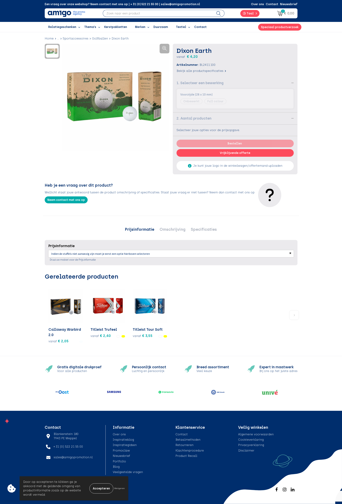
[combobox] (158, 13)
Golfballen (100, 38)
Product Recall (186, 456)
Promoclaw (121, 450)
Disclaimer (246, 450)
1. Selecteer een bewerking (200, 83)
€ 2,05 (58, 341)
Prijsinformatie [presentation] (139, 229)
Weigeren (119, 488)
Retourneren (184, 445)
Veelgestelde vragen (128, 472)
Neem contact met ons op (66, 200)
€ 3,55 (142, 336)
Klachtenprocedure (189, 450)
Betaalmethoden (187, 439)
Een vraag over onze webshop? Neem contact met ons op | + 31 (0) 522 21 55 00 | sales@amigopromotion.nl (122, 4)
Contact (272, 4)
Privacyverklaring (251, 445)
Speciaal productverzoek (280, 27)
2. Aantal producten (194, 118)
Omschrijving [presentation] (172, 229)
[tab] (139, 229)
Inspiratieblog (123, 439)
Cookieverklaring (251, 439)
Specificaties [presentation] (204, 229)
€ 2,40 (100, 336)
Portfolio (119, 461)
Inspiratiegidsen (125, 445)
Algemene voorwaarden (256, 434)
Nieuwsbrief (288, 4)
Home (49, 38)
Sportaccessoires (75, 38)
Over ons (257, 4)
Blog (116, 466)
